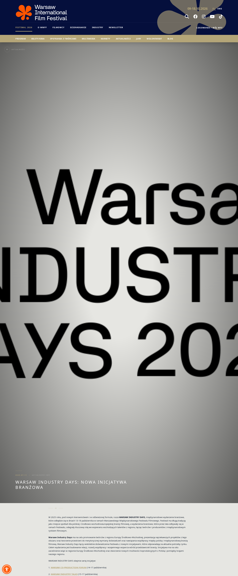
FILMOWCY (58, 27)
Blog (170, 38)
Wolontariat (154, 38)
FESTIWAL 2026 (23, 27)
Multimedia (88, 38)
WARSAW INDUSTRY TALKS (64, 574)
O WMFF (42, 27)
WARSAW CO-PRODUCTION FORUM (68, 567)
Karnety (105, 38)
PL (214, 8)
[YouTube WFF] (212, 16)
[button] (7, 569)
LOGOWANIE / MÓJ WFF (209, 27)
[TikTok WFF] (221, 16)
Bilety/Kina (38, 38)
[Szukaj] (187, 16)
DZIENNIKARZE (78, 27)
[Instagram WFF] (203, 16)
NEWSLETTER (116, 27)
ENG (219, 8)
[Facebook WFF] (195, 16)
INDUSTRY (97, 27)
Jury (138, 38)
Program (20, 38)
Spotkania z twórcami (63, 38)
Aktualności (123, 38)
